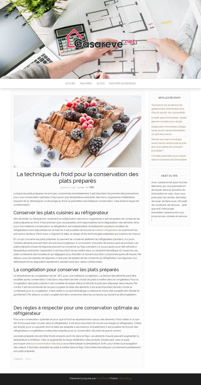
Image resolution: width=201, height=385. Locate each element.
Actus (101, 83)
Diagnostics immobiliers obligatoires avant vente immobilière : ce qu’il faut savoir (168, 130)
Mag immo (86, 83)
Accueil (70, 83)
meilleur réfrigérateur (106, 230)
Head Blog (125, 378)
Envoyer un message (122, 83)
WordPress (102, 378)
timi (91, 187)
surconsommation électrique (47, 343)
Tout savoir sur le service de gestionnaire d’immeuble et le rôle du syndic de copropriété (168, 109)
